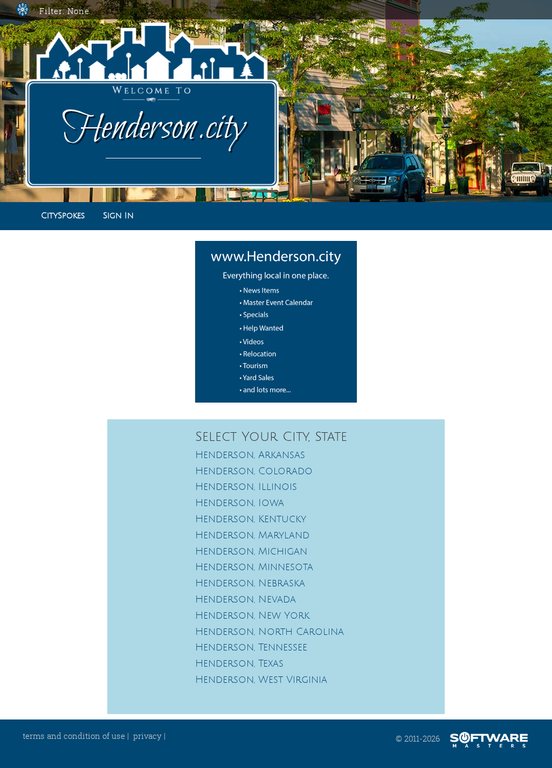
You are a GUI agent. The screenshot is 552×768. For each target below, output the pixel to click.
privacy (147, 735)
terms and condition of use (74, 735)
